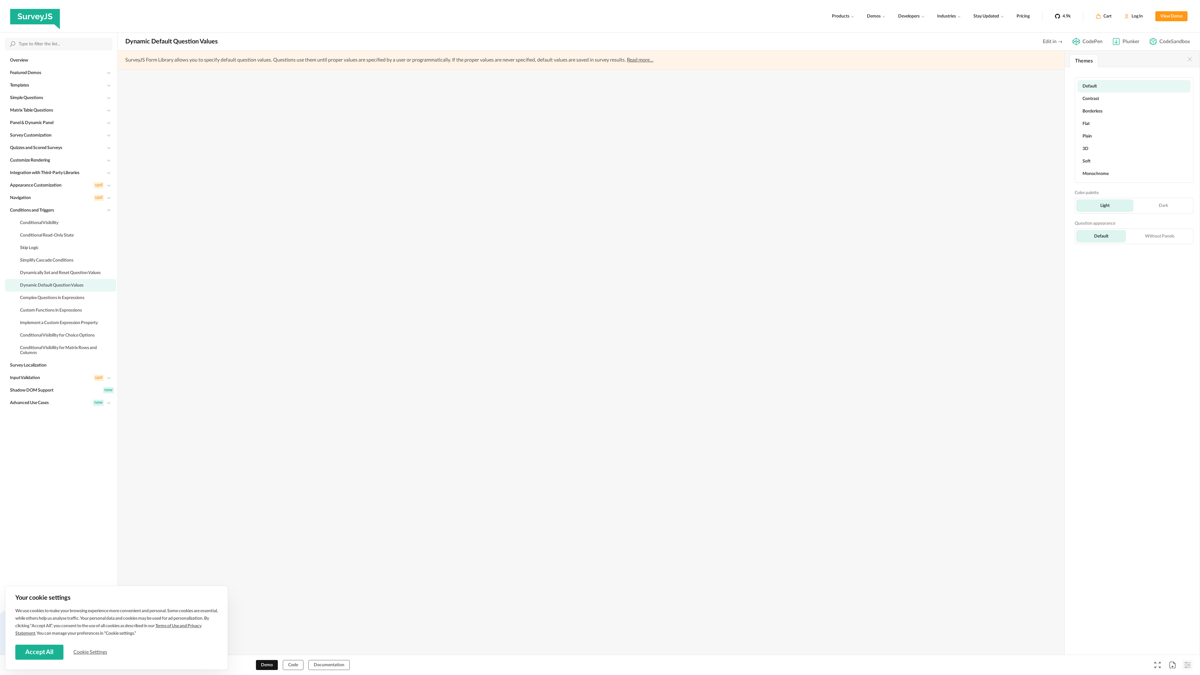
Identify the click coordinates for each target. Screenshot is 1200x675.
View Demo (1171, 16)
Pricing (1023, 16)
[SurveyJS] (35, 16)
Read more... (640, 60)
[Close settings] (1190, 59)
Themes (1084, 60)
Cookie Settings (90, 652)
